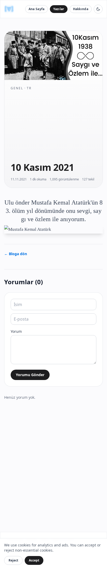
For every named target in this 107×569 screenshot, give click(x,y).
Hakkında (80, 9)
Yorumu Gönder (30, 374)
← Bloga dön (15, 253)
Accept (34, 560)
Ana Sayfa (37, 9)
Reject (13, 560)
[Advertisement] (53, 125)
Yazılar (58, 9)
